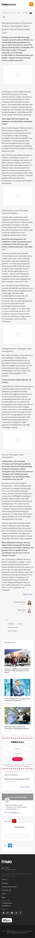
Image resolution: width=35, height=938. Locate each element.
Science (4, 880)
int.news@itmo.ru (13, 812)
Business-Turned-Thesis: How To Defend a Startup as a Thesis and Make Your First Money (17, 670)
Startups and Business (9, 887)
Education (5, 883)
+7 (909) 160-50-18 (7, 903)
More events (25, 787)
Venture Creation (12, 631)
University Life (6, 890)
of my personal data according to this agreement (17, 766)
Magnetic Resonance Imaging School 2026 (17, 779)
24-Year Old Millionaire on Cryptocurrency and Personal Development (17, 699)
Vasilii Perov (21, 610)
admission (15, 94)
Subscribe (17, 759)
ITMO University (19, 827)
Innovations (11, 624)
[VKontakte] (4, 17)
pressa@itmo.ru (6, 906)
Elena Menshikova (19, 602)
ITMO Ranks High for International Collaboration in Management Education (17, 727)
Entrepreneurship (13, 627)
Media (4, 894)
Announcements (11, 775)
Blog (3, 897)
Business (20, 624)
